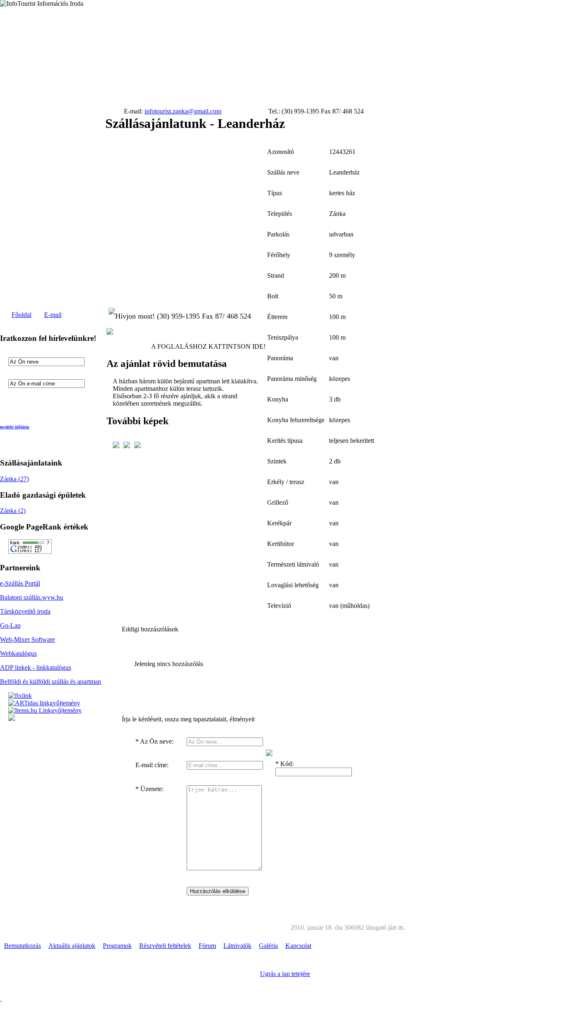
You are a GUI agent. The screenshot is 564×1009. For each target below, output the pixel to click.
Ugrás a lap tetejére (285, 973)
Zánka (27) (14, 478)
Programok (117, 945)
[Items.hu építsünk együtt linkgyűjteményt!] (45, 710)
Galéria (268, 945)
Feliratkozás (35, 401)
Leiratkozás (76, 401)
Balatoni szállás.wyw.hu (31, 597)
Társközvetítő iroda (25, 611)
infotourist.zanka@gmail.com (183, 111)
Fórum (207, 945)
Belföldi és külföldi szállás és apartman (50, 681)
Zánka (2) (13, 510)
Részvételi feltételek (165, 945)
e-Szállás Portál (20, 583)
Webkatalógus (18, 653)
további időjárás (14, 427)
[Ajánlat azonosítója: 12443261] (110, 332)
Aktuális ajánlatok (71, 945)
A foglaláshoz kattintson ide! (208, 346)
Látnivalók (237, 945)
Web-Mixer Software (27, 639)
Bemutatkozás (22, 945)
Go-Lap (10, 625)
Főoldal (21, 314)
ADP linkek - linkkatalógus (35, 667)
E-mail (53, 314)
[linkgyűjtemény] (44, 703)
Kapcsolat (298, 945)
